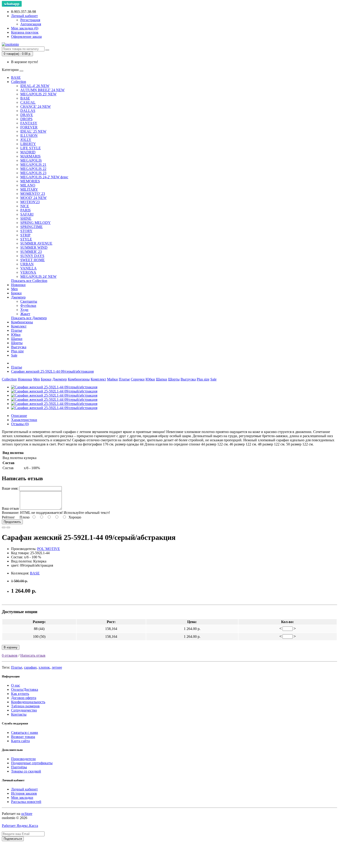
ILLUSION (29, 136)
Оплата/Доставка (24, 689)
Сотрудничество (24, 710)
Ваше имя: (10, 488)
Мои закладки (22, 797)
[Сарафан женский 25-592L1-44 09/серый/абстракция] (54, 387)
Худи (24, 310)
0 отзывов (10, 655)
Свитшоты (28, 301)
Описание (19, 416)
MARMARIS (30, 156)
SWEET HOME (32, 260)
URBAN (27, 264)
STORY (26, 231)
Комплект (19, 326)
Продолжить (12, 522)
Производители (23, 759)
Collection (18, 82)
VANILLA (28, 268)
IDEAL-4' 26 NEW (34, 86)
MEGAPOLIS (31, 160)
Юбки (16, 335)
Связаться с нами (24, 733)
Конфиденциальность (28, 702)
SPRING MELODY (35, 223)
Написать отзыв (32, 655)
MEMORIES (30, 181)
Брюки (16, 293)
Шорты (17, 343)
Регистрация (30, 20)
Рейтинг (8, 517)
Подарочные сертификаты (32, 763)
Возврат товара (23, 737)
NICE (24, 206)
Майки (112, 379)
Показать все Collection (29, 281)
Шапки (16, 339)
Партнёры (19, 767)
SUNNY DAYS (32, 256)
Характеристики (24, 420)
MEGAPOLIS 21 (33, 165)
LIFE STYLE (30, 148)
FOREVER (29, 127)
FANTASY (28, 123)
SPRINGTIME (31, 227)
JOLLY (25, 140)
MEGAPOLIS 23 (33, 173)
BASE (16, 77)
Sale (14, 355)
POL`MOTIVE (48, 549)
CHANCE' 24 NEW (35, 106)
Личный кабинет (24, 789)
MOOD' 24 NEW (33, 198)
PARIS (25, 210)
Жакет (25, 314)
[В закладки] (4, 527)
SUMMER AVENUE (36, 243)
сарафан (30, 667)
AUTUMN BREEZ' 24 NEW (42, 90)
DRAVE (26, 115)
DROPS (26, 119)
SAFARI (26, 214)
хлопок (44, 667)
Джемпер (18, 297)
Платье (16, 330)
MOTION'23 (30, 202)
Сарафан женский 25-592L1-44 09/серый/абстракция (52, 371)
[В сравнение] (8, 527)
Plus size (17, 351)
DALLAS (27, 111)
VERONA (28, 272)
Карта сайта (20, 741)
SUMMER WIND (34, 247)
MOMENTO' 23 (32, 194)
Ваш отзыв (10, 508)
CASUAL (28, 102)
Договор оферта (23, 698)
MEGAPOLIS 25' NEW (38, 94)
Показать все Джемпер (29, 318)
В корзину (11, 647)
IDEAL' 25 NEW (33, 131)
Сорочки (138, 379)
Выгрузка (18, 347)
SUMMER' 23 (31, 252)
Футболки (28, 305)
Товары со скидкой (26, 771)
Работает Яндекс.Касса (20, 826)
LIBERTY (28, 144)
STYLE (26, 239)
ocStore (26, 814)
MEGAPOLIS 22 (33, 169)
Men (14, 289)
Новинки (18, 285)
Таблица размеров (25, 706)
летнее (57, 667)
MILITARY (29, 189)
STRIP (25, 235)
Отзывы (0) (20, 424)
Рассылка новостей (26, 802)
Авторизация (30, 24)
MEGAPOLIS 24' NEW (38, 276)
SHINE (25, 218)
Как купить (20, 694)
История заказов (24, 793)
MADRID (28, 152)
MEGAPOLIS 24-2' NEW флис (44, 177)
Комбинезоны (22, 322)
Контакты (19, 714)
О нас (15, 685)
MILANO (27, 185)
